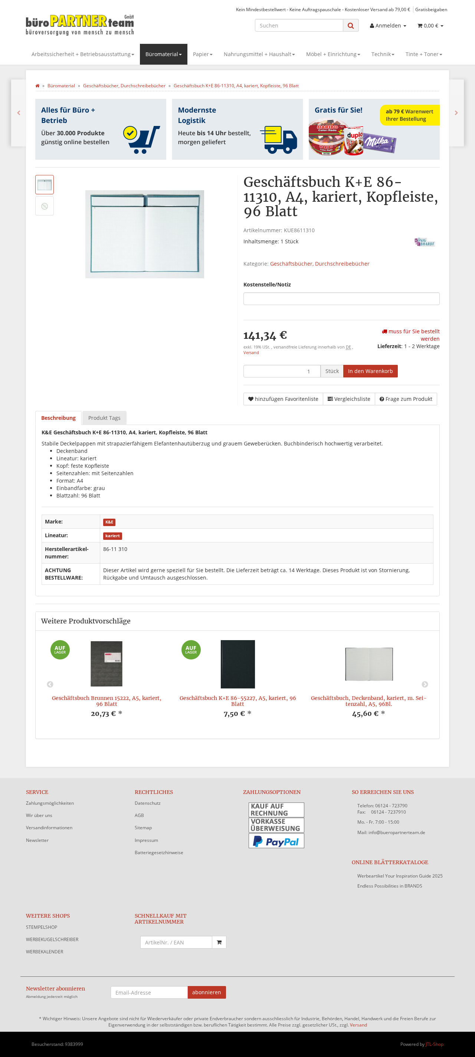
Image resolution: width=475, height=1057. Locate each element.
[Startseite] (37, 85)
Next (425, 685)
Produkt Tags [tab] (104, 417)
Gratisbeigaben (431, 9)
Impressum (146, 840)
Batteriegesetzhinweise (159, 852)
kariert (112, 535)
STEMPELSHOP (41, 927)
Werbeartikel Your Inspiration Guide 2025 (400, 876)
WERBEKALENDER (44, 952)
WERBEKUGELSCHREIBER (52, 939)
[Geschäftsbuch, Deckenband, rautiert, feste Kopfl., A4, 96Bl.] (456, 113)
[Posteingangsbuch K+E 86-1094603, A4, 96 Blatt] (18, 113)
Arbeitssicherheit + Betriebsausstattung (81, 54)
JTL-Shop (434, 1044)
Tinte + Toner (422, 54)
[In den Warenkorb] (219, 942)
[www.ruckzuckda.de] (93, 24)
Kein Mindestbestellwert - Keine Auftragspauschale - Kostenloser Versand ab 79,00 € (323, 9)
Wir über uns (39, 815)
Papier (201, 54)
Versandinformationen (49, 827)
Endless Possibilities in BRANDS (389, 886)
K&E (109, 522)
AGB (139, 815)
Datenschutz (148, 803)
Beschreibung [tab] (58, 417)
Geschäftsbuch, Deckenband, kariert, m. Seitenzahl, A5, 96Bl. (369, 701)
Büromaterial (161, 54)
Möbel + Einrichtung (331, 54)
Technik (381, 54)
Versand (251, 352)
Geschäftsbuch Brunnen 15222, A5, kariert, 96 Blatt (106, 701)
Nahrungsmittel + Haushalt (257, 54)
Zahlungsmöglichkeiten (50, 803)
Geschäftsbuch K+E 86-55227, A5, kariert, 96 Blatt (238, 701)
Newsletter (37, 840)
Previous (50, 685)
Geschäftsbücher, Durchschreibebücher (320, 263)
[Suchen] (351, 25)
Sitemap (143, 827)
